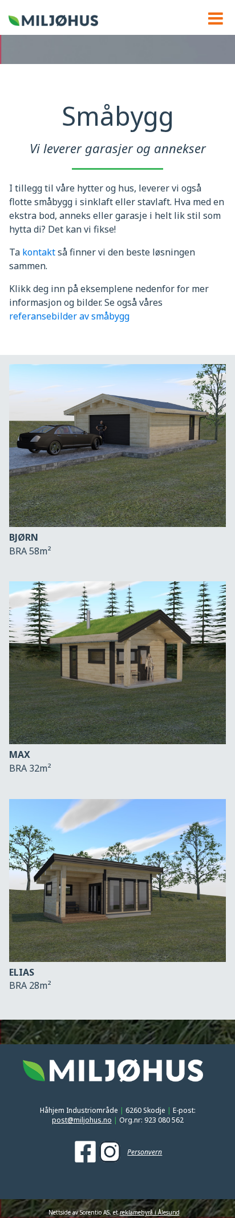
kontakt (40, 252)
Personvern (144, 1152)
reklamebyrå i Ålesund (150, 1212)
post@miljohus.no (82, 1120)
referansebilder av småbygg (69, 316)
